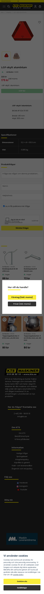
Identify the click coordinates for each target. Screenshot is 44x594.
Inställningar (22, 588)
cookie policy (18, 575)
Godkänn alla (22, 581)
